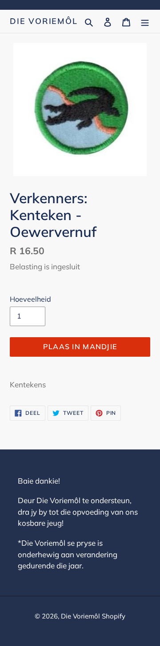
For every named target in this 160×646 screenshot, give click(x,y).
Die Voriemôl (44, 21)
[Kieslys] (145, 21)
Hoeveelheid (30, 299)
